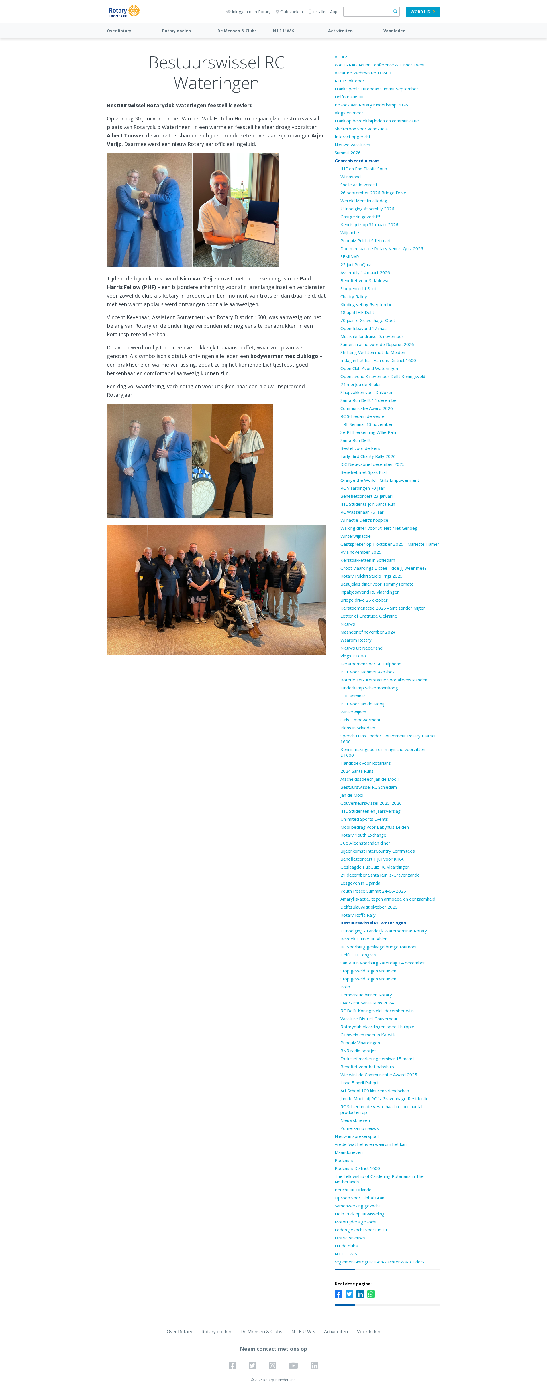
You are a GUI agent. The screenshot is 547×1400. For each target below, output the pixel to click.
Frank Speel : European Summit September (376, 89)
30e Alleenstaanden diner (365, 843)
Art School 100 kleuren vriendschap (374, 1090)
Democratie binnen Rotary (366, 995)
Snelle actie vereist (358, 184)
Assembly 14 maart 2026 (365, 272)
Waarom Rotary (356, 640)
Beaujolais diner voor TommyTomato (377, 584)
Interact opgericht (352, 136)
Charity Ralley (353, 296)
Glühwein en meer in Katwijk (367, 1034)
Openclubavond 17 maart (365, 328)
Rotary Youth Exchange (363, 835)
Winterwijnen (353, 712)
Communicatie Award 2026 (366, 408)
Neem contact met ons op (273, 1348)
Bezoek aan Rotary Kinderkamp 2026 (371, 105)
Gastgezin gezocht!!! (360, 216)
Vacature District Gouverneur (369, 1018)
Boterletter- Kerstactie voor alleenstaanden (383, 680)
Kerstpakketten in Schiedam (367, 560)
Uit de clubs (346, 1246)
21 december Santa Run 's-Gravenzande (380, 875)
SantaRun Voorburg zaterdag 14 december (382, 963)
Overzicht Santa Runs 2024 (367, 1003)
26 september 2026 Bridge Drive (373, 192)
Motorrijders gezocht (356, 1222)
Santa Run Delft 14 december (369, 400)
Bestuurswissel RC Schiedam (368, 787)
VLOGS (341, 57)
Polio (345, 987)
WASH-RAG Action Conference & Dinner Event (380, 65)
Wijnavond (350, 176)
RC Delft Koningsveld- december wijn (377, 1010)
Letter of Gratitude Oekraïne (368, 616)
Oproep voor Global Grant (360, 1198)
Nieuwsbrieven (355, 1120)
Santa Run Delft (355, 440)
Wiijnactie (349, 232)
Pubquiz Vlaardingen (360, 1042)
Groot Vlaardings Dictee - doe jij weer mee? (383, 568)
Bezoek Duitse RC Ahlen (363, 939)
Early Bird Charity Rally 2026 (368, 456)
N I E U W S (283, 30)
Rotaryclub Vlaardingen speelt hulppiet (378, 1026)
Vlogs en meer (349, 113)
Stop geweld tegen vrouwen (368, 971)
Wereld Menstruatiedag (363, 200)
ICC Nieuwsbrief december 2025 (372, 464)
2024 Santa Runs (356, 771)
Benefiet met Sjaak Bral (363, 472)
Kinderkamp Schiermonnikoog (369, 688)
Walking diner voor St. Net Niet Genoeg (378, 528)
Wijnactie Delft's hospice (364, 520)
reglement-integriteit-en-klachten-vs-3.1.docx (380, 1262)
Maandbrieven (349, 1152)
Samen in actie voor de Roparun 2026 (377, 344)
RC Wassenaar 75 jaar (362, 512)
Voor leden (394, 30)
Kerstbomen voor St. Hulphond (370, 664)
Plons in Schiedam (357, 728)
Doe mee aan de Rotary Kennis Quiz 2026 (381, 248)
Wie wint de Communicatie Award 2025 (378, 1074)
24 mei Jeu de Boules (361, 384)
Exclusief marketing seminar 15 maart (377, 1058)
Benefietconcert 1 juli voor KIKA (371, 859)
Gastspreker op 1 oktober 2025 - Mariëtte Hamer (389, 544)
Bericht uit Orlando (353, 1190)
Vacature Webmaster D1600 (363, 73)
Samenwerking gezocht (357, 1206)
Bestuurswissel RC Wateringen (373, 923)
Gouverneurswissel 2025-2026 (371, 803)
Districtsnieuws (350, 1238)
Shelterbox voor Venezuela (361, 128)
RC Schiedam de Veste (362, 416)
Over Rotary (119, 30)
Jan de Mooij (352, 795)
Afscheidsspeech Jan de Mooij (369, 779)
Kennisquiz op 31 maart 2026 (369, 224)
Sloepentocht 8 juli (358, 288)
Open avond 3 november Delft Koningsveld (382, 376)
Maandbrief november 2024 (367, 632)
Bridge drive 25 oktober (364, 600)
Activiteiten (340, 30)
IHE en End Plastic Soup (363, 168)
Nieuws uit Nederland (361, 648)
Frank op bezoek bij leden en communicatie (377, 121)
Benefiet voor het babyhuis (367, 1066)
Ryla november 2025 (360, 552)
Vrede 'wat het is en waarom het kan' (371, 1144)
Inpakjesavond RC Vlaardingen (369, 592)
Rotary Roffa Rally (358, 915)
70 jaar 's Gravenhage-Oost (367, 320)
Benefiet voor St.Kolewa (364, 280)
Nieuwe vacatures (352, 144)
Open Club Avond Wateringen (369, 368)
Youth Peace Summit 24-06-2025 (373, 891)
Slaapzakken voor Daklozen (366, 392)
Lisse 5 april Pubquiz (360, 1082)
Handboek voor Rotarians (365, 763)
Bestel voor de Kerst (361, 448)
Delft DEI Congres (358, 955)
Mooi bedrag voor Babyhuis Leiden (374, 827)
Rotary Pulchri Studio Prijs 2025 (371, 576)
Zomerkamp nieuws (359, 1128)
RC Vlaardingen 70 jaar (362, 488)
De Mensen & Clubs (237, 30)
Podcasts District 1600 (357, 1168)
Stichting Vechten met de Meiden (372, 352)
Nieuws (347, 624)
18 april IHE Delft (357, 312)
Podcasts (344, 1160)
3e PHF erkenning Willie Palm (368, 432)
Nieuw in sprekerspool (357, 1136)
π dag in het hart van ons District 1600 (378, 360)
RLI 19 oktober (349, 81)
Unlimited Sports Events (364, 819)
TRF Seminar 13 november (366, 424)
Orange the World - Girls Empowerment (379, 480)
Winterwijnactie (355, 536)
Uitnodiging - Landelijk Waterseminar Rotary (383, 931)
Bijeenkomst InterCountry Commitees (377, 851)
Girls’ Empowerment (360, 720)
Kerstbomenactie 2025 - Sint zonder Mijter (382, 608)
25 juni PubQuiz (355, 264)
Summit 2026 (348, 152)
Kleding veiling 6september (367, 304)
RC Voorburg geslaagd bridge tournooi (378, 947)
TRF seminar (352, 696)
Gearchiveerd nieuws (357, 160)
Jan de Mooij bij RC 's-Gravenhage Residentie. (385, 1098)
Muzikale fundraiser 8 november (371, 336)
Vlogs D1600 (353, 656)
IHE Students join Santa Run (367, 504)
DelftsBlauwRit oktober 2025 (369, 907)
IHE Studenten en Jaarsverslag (370, 811)
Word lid (420, 11)
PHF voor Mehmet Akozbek (367, 672)
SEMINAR (349, 256)
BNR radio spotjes (358, 1050)
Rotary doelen (176, 30)
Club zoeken (291, 11)
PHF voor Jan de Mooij (362, 704)
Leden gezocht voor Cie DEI (362, 1230)
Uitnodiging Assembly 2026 (367, 208)
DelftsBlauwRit (349, 97)
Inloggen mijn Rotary (251, 11)
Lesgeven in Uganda (360, 883)
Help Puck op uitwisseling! (360, 1214)
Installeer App (324, 11)
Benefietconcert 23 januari (366, 496)
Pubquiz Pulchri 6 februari (365, 240)
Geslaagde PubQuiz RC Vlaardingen (375, 867)
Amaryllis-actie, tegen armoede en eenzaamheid (387, 899)
